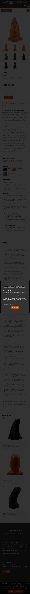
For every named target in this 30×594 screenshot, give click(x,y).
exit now (12, 304)
